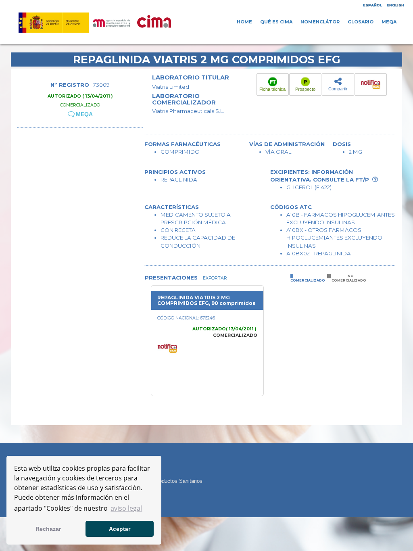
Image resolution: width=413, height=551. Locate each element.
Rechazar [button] (48, 529)
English (395, 5)
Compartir (338, 88)
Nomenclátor (320, 22)
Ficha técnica (272, 89)
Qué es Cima (276, 22)
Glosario (360, 22)
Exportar (214, 278)
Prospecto (305, 89)
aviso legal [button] (126, 508)
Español (372, 5)
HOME (244, 22)
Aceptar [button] (119, 529)
